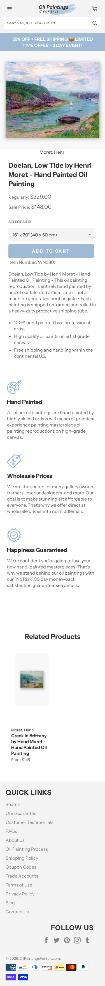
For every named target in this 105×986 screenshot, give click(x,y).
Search (13, 804)
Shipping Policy (22, 858)
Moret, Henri (52, 152)
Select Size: (19, 222)
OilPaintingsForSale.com (40, 958)
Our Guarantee (21, 813)
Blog (10, 903)
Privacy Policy (20, 894)
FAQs (11, 831)
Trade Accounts (22, 876)
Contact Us (17, 911)
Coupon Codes (21, 867)
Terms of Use (19, 885)
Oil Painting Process (27, 849)
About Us (15, 840)
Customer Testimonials (29, 822)
